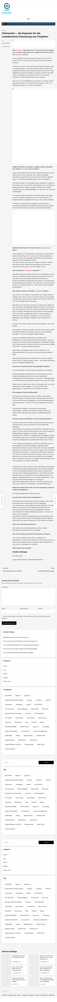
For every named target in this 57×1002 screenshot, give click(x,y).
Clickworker (19, 54)
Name (4, 608)
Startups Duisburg (9, 740)
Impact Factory (19, 718)
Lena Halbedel (31, 718)
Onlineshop (8, 722)
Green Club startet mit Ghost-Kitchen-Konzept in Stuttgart (18, 652)
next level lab (42, 718)
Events (5, 666)
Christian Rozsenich (22, 559)
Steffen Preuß (40, 744)
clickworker (47, 248)
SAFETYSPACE (24, 726)
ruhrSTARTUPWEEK (11, 726)
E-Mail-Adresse (24, 608)
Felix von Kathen (9, 709)
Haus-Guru (28, 713)
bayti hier (18, 695)
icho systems (8, 718)
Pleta (26, 722)
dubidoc (28, 704)
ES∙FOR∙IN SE (38, 704)
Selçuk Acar (36, 726)
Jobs (4, 670)
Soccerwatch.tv (25, 731)
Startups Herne (34, 740)
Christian (19, 50)
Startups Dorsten (40, 735)
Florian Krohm (35, 709)
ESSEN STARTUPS (6, 43)
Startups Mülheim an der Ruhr (13, 744)
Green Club (45, 709)
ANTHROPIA (8, 695)
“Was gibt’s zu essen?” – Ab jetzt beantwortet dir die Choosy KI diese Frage (31, 980)
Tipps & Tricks (7, 681)
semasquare (46, 726)
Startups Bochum (28, 735)
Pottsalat (34, 722)
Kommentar (5, 587)
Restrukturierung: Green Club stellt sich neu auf (15, 637)
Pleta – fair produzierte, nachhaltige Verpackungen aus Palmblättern (30, 968)
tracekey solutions (10, 749)
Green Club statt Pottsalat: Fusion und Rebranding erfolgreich (28, 974)
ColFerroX (48, 700)
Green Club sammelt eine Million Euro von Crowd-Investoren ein (20, 641)
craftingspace (19, 704)
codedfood (39, 700)
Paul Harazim (18, 722)
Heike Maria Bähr (39, 713)
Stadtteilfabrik (8, 735)
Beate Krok (27, 695)
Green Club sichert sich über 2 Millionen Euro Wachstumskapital (20, 648)
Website (40, 608)
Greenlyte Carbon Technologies (13, 713)
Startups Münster (29, 744)
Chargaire (29, 700)
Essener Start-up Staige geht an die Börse (24, 986)
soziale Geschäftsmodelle (40, 731)
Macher (5, 673)
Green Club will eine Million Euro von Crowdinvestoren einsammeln (21, 645)
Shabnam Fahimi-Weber (11, 731)
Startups (4, 30)
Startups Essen (39, 559)
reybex (42, 722)
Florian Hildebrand (22, 709)
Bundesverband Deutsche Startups (14, 700)
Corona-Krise (8, 704)
